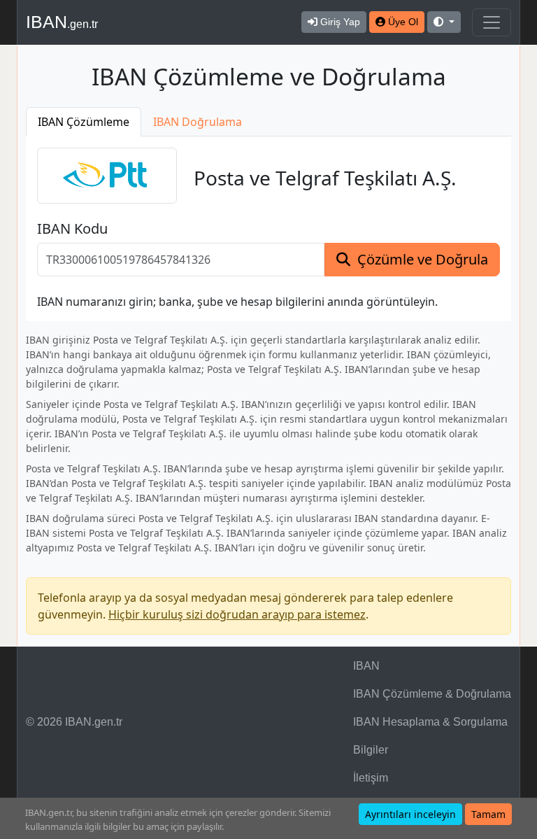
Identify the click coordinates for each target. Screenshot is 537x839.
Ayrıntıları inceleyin (410, 814)
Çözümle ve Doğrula (422, 259)
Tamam (488, 814)
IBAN (62, 21)
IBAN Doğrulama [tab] (197, 121)
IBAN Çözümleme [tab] (83, 121)
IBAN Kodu (72, 228)
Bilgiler (370, 750)
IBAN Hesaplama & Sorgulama (430, 722)
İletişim (370, 778)
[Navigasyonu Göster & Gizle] (491, 22)
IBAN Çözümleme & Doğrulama (432, 694)
